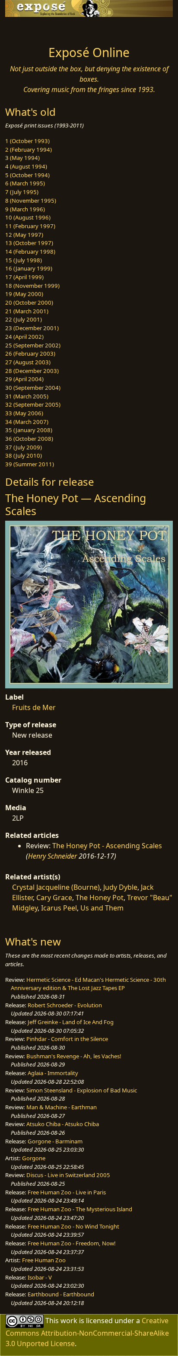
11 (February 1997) (30, 226)
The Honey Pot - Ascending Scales (107, 845)
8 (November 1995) (30, 200)
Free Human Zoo (44, 1260)
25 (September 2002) (32, 345)
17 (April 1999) (24, 277)
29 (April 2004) (24, 379)
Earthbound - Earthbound (61, 1294)
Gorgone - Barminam (55, 1141)
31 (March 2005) (26, 396)
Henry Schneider (52, 856)
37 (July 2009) (23, 447)
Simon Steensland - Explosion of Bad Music (81, 1090)
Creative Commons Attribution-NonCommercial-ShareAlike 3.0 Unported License (87, 1332)
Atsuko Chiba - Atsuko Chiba (62, 1124)
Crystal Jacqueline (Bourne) (56, 887)
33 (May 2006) (24, 413)
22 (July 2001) (23, 319)
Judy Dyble (120, 887)
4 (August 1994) (26, 166)
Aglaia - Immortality (53, 1073)
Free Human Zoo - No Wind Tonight (73, 1226)
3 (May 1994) (22, 158)
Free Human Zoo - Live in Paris (67, 1192)
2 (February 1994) (28, 149)
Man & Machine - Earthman (61, 1107)
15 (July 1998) (23, 260)
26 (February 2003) (30, 353)
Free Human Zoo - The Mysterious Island (80, 1209)
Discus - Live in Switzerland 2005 (68, 1175)
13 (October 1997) (29, 243)
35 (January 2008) (28, 430)
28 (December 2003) (32, 371)
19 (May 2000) (24, 294)
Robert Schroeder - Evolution (65, 1005)
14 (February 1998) (30, 251)
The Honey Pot (100, 897)
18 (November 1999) (32, 286)
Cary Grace (54, 897)
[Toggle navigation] (28, 29)
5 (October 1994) (27, 175)
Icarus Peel (59, 908)
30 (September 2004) (32, 388)
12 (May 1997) (24, 235)
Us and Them (102, 908)
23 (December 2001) (32, 328)
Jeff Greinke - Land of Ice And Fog (71, 1022)
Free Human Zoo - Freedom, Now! (72, 1243)
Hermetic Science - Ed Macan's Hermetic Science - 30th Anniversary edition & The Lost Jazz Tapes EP (88, 984)
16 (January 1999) (28, 268)
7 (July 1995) (21, 192)
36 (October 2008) (29, 438)
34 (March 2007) (26, 422)
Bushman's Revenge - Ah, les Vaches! (73, 1056)
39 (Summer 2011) (29, 464)
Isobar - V (40, 1277)
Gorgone (33, 1158)
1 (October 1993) (27, 141)
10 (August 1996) (28, 217)
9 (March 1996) (25, 209)
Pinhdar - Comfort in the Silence (67, 1039)
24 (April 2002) (24, 337)
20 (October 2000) (29, 302)
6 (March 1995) (25, 183)
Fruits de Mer (34, 707)
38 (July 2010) (23, 455)
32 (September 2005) (32, 404)
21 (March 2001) (26, 311)
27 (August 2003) (28, 362)
